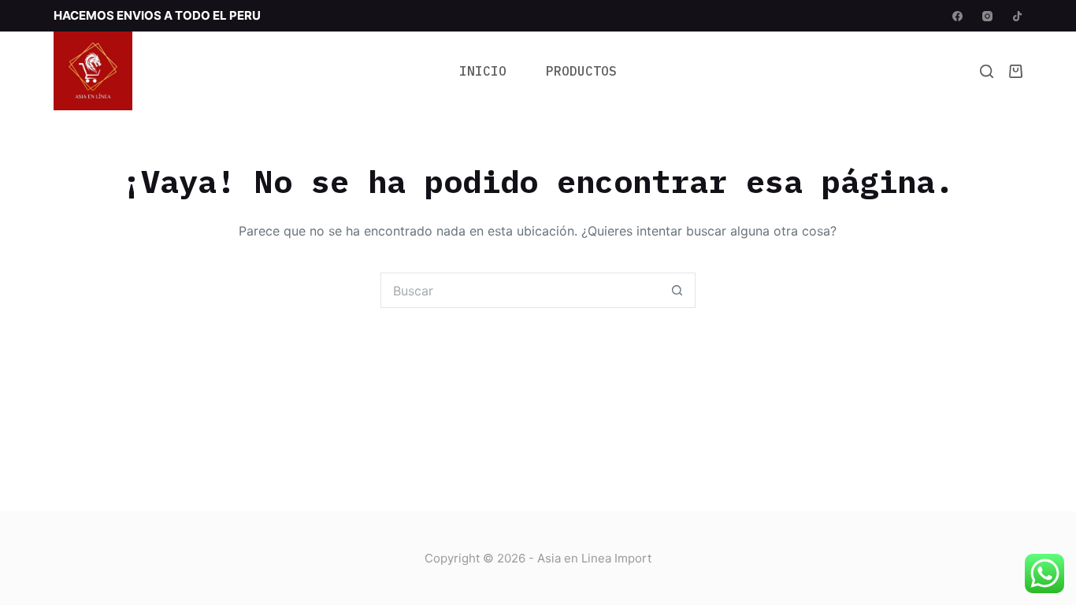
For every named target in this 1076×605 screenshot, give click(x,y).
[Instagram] (987, 16)
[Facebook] (957, 16)
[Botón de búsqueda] (678, 290)
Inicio (482, 71)
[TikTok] (1017, 16)
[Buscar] (986, 71)
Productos (581, 71)
